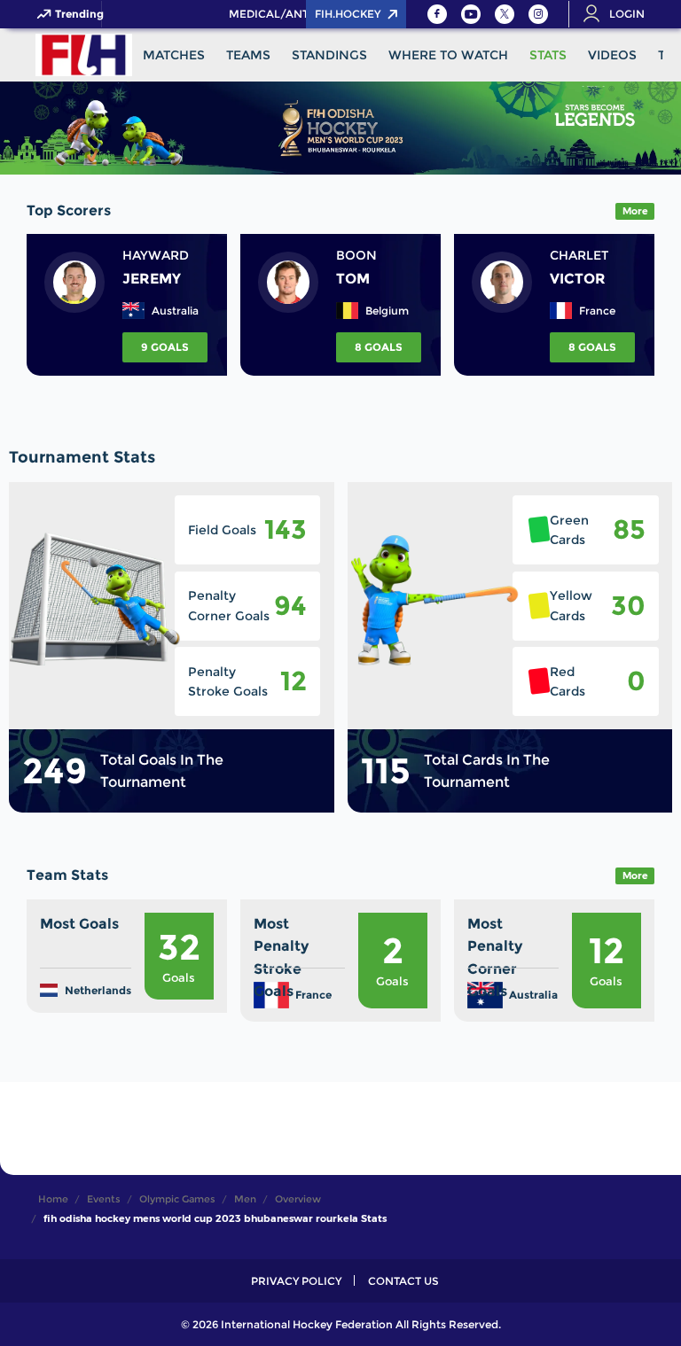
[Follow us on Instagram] (538, 14)
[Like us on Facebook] (437, 14)
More (635, 211)
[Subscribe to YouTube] (471, 14)
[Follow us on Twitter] (504, 14)
